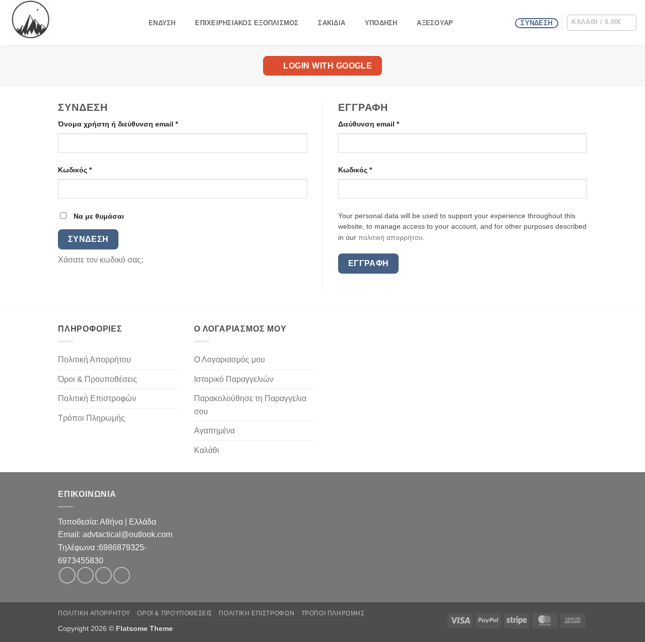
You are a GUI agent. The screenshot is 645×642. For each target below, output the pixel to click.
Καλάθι (206, 450)
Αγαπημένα (214, 430)
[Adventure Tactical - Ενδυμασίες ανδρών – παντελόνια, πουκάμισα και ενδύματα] (58, 22)
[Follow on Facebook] (67, 575)
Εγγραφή (368, 263)
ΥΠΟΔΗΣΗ (381, 23)
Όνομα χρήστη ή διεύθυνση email (135, 123)
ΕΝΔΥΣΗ (162, 23)
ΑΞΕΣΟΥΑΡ (435, 23)
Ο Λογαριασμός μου (229, 359)
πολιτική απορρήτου (390, 237)
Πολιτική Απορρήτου (94, 359)
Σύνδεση (88, 239)
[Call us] (121, 575)
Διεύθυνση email (386, 123)
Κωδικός (92, 169)
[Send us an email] (103, 575)
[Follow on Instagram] (85, 575)
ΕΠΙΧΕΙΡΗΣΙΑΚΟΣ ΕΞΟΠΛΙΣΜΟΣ (246, 23)
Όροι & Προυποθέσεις (97, 379)
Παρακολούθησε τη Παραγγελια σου (250, 405)
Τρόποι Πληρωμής (91, 418)
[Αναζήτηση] (133, 22)
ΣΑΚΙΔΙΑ (331, 23)
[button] (601, 23)
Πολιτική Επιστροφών (97, 398)
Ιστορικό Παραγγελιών (234, 379)
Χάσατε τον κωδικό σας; (100, 259)
